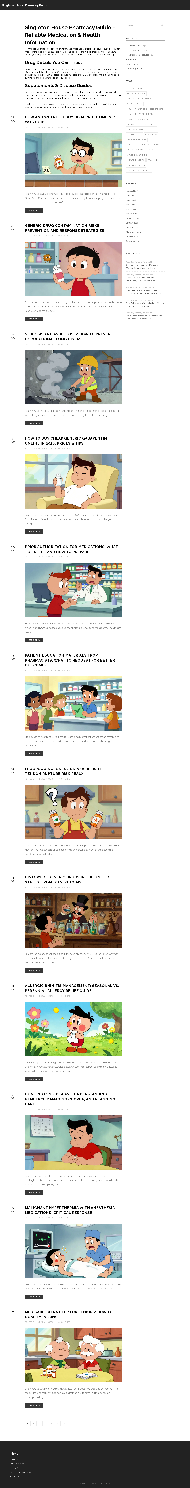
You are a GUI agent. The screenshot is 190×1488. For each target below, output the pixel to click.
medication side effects (140, 150)
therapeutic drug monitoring (143, 145)
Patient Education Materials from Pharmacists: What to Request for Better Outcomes (70, 660)
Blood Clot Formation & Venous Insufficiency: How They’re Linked (140, 279)
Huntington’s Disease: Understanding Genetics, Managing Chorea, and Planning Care (70, 1099)
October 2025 (132, 236)
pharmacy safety (136, 165)
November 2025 (133, 232)
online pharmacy (136, 94)
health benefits (135, 160)
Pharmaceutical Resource (139, 55)
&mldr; (54, 1423)
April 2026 (131, 209)
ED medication (134, 135)
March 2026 (131, 214)
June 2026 (131, 200)
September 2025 (133, 241)
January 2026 (132, 223)
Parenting (132, 64)
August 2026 (132, 191)
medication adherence (139, 99)
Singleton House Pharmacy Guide (24, 5)
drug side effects (136, 140)
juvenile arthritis (137, 155)
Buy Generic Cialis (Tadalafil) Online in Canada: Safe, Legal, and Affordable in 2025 (145, 292)
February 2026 (133, 218)
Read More (33, 211)
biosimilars (151, 135)
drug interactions (137, 109)
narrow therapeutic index (141, 124)
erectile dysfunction (139, 170)
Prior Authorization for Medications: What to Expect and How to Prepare (145, 304)
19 (64, 1423)
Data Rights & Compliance (20, 1472)
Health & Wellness (136, 50)
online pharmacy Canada (140, 114)
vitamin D (152, 160)
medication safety (137, 88)
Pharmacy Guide (136, 46)
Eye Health (132, 59)
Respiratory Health (136, 68)
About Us (14, 1459)
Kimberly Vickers (44, 127)
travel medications (137, 119)
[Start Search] (162, 25)
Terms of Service (17, 1464)
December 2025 (133, 227)
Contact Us (14, 1476)
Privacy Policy (15, 1468)
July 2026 (130, 195)
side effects (156, 109)
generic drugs (134, 104)
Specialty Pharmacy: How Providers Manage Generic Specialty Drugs (142, 266)
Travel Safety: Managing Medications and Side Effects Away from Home (144, 317)
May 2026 (130, 205)
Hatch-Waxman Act (137, 129)
